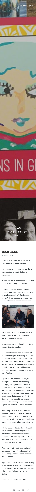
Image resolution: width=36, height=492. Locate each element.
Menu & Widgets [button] (27, 5)
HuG (18, 228)
